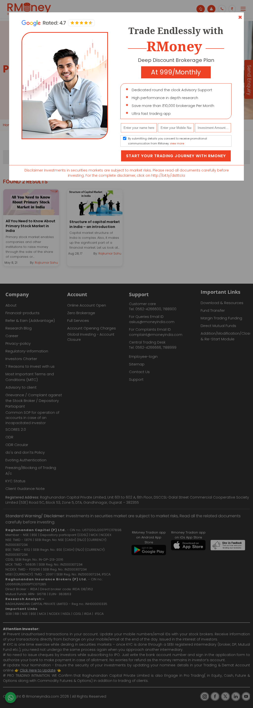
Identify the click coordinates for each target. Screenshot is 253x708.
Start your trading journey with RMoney (176, 156)
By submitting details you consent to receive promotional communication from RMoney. (167, 141)
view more (177, 143)
